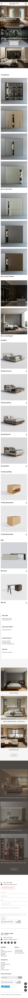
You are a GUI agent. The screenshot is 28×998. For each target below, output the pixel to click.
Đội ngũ (2, 967)
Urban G (4, 102)
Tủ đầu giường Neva (7, 502)
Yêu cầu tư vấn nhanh (8, 887)
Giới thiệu (3, 962)
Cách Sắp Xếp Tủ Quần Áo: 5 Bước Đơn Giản (13, 862)
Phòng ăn (3, 954)
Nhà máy (3, 965)
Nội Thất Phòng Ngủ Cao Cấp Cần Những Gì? (13, 797)
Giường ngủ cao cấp (7, 618)
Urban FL (4, 130)
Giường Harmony (6, 371)
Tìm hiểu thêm (6, 22)
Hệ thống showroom (7, 64)
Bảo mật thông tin (5, 969)
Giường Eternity (6, 434)
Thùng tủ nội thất (6, 641)
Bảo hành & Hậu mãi (19, 953)
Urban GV (5, 158)
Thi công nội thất (19, 951)
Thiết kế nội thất (18, 950)
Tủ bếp (2, 950)
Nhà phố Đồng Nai (14, 749)
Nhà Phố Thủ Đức (14, 693)
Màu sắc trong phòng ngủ (8, 643)
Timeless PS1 (5, 245)
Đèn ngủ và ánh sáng (7, 652)
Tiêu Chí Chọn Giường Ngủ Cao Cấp (11, 830)
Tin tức (2, 968)
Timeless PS (5, 217)
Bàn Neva (4, 571)
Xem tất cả (14, 755)
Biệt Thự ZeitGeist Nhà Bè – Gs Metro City (14, 721)
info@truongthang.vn (10, 884)
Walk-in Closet (6, 304)
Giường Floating (6, 402)
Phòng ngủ (3, 953)
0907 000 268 (7, 882)
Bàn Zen (3, 602)
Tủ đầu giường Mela (7, 534)
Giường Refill (5, 466)
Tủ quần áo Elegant (8, 332)
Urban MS (5, 185)
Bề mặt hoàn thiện (6, 642)
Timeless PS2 (6, 273)
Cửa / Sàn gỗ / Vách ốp (6, 951)
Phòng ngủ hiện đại (6, 629)
